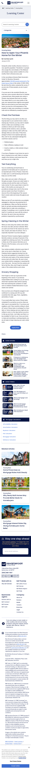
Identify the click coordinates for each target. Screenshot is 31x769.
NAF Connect (5, 602)
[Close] (29, 747)
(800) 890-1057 (7, 573)
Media (18, 602)
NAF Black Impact (22, 588)
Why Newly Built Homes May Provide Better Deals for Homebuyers (14, 498)
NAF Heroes (20, 586)
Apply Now (15, 328)
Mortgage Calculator (9, 437)
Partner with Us (6, 599)
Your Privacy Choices (15, 761)
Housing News (19, 8)
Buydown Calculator (9, 430)
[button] (15, 30)
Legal (18, 610)
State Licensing (19, 741)
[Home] (15, 2)
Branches (19, 607)
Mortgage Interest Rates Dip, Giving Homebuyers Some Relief (15, 525)
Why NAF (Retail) (7, 584)
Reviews (19, 600)
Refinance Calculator (9, 440)
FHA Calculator (7, 433)
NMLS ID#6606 (9, 741)
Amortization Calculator (10, 427)
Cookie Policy (22, 758)
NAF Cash (4, 607)
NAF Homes (5, 604)
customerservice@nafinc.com (19, 647)
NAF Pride (19, 591)
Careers (19, 605)
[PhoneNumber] (2, 3)
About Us (19, 597)
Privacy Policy (8, 743)
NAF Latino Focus (22, 584)
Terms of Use (17, 743)
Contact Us (20, 612)
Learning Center (10, 8)
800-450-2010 (13, 625)
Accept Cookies (15, 766)
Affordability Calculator (10, 424)
